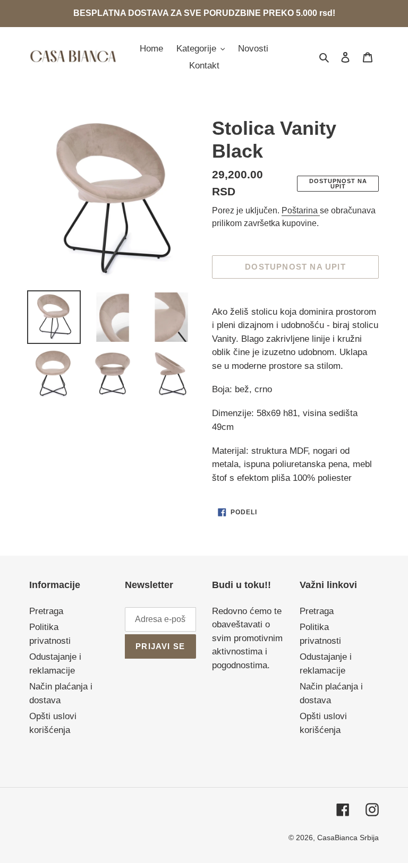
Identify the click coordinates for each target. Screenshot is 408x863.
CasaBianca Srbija (348, 837)
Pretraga (46, 611)
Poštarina (301, 210)
